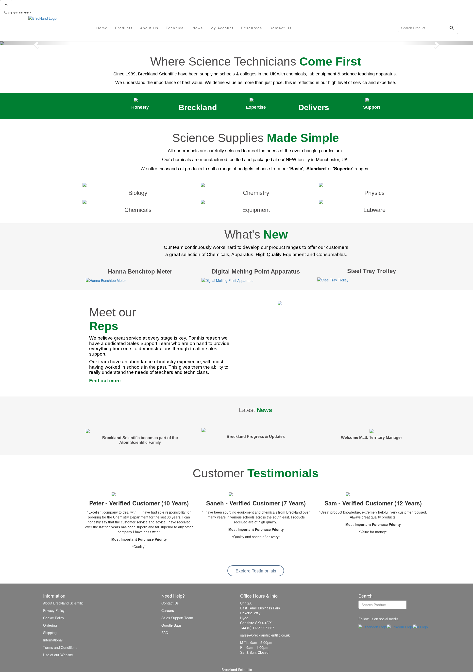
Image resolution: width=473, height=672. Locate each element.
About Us (149, 27)
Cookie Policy (53, 617)
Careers (167, 610)
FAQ (164, 632)
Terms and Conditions (60, 647)
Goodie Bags (171, 625)
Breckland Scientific (236, 669)
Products (124, 27)
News (197, 27)
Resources (251, 27)
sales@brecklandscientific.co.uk (58, 12)
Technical (175, 27)
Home (102, 27)
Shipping (50, 632)
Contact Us (281, 27)
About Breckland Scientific (63, 603)
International (53, 640)
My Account (222, 27)
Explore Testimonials (256, 570)
